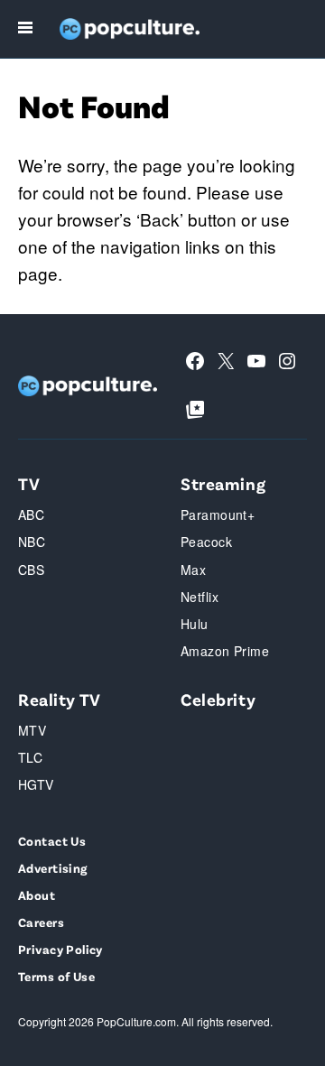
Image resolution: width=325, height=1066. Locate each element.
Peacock (206, 542)
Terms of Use (56, 976)
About (36, 895)
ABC (31, 514)
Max (193, 570)
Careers (41, 922)
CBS (31, 570)
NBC (31, 542)
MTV (32, 730)
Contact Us (52, 840)
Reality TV (59, 699)
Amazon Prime (225, 651)
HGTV (36, 784)
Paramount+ (218, 514)
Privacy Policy (60, 949)
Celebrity (218, 699)
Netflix (199, 597)
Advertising (53, 868)
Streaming (223, 483)
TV (29, 483)
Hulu (195, 624)
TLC (30, 757)
